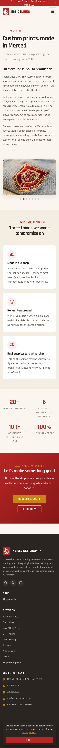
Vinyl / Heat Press (11, 628)
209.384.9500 (13, 685)
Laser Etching (10, 639)
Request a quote (29, 499)
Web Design (9, 651)
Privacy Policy (29, 732)
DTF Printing (9, 634)
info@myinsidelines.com (19, 698)
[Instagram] (21, 583)
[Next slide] (50, 177)
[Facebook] (6, 583)
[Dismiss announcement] (55, 3)
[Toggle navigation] (52, 11)
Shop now (29, 509)
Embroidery (8, 622)
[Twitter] (13, 583)
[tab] (20, 199)
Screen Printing (10, 616)
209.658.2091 (15, 691)
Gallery (6, 656)
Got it (29, 740)
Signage (7, 645)
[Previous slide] (8, 177)
